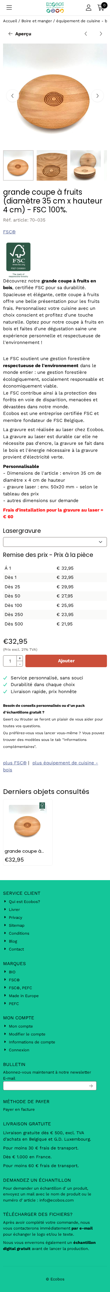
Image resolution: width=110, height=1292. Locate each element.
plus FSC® (15, 763)
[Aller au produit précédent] (86, 34)
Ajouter (66, 661)
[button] (9, 8)
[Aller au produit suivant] (101, 34)
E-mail (9, 1078)
